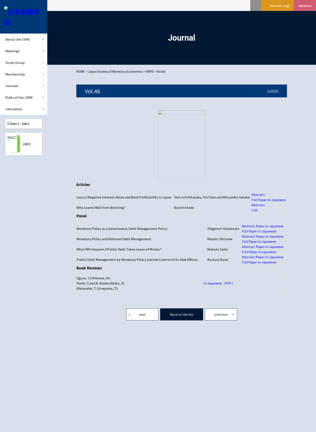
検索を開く (255, 5)
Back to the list (181, 314)
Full (255, 210)
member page (280, 5)
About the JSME (17, 39)
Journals (11, 85)
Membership (15, 74)
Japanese (305, 6)
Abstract (258, 194)
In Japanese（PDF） (219, 283)
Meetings (12, 51)
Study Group (15, 62)
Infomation (13, 109)
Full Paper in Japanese (269, 199)
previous (221, 314)
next (142, 314)
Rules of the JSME (19, 97)
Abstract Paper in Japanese (263, 226)
